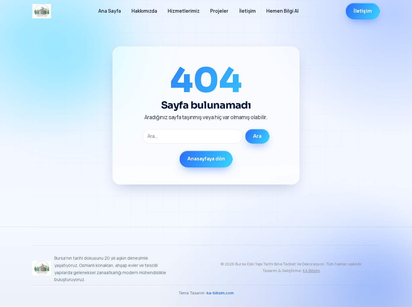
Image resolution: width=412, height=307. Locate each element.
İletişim (247, 11)
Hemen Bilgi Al (282, 11)
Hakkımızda (144, 11)
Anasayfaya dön (206, 159)
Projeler (219, 11)
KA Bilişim (311, 270)
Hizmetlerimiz (184, 11)
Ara (257, 136)
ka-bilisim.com (220, 293)
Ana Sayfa (109, 11)
